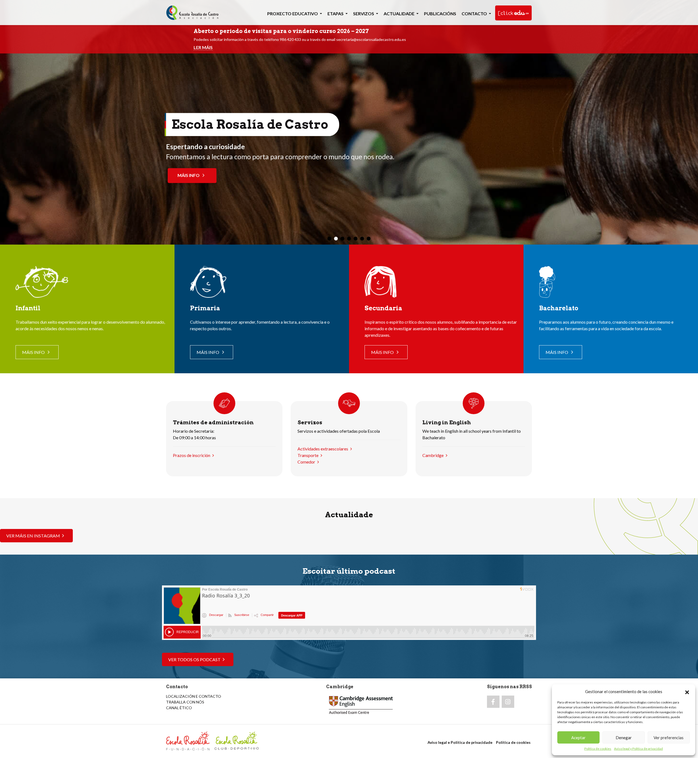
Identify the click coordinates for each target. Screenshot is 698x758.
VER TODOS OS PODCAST (194, 659)
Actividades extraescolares (322, 448)
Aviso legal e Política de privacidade (460, 742)
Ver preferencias (669, 737)
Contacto (475, 13)
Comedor (306, 461)
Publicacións (440, 13)
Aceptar (578, 737)
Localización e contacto (193, 696)
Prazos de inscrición (191, 455)
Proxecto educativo (293, 13)
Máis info (139, 175)
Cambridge (433, 455)
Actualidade (399, 13)
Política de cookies (597, 749)
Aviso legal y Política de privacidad (638, 749)
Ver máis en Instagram (33, 535)
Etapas (335, 13)
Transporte (307, 455)
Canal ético (179, 707)
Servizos (364, 13)
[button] (687, 691)
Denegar (624, 737)
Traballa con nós (185, 702)
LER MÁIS (203, 47)
